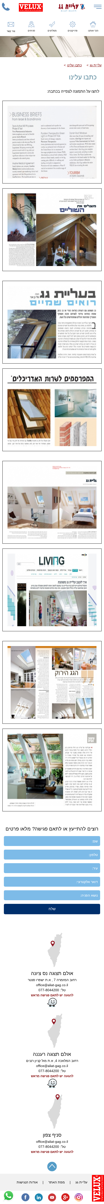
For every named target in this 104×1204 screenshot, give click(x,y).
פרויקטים (72, 30)
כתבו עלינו (74, 65)
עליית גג (96, 65)
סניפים (31, 30)
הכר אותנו (93, 30)
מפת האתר (56, 1182)
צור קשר (11, 31)
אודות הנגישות (27, 1182)
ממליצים (52, 30)
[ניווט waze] (52, 1006)
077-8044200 (48, 990)
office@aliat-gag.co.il (52, 985)
